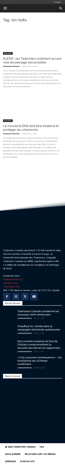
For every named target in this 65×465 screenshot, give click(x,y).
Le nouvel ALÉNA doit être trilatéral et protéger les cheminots (31, 128)
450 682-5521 (10, 282)
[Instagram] (16, 296)
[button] (5, 8)
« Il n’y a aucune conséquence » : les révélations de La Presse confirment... (39, 361)
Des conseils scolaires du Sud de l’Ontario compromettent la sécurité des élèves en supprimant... (39, 344)
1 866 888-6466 (11, 286)
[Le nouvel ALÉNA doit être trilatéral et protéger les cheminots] (32, 107)
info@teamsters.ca (13, 279)
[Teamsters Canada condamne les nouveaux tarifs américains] (9, 313)
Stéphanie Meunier (11, 66)
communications (24, 318)
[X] (25, 296)
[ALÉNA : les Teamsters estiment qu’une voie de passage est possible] (32, 40)
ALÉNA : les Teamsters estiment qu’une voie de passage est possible (32, 60)
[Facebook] (7, 296)
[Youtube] (34, 296)
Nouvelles (8, 53)
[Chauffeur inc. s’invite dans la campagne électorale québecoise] (9, 329)
